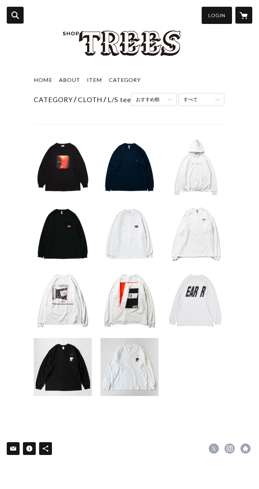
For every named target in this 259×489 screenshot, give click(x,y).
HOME (43, 80)
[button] (217, 15)
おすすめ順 (148, 99)
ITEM (94, 80)
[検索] (15, 15)
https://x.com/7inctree (214, 449)
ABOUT (69, 80)
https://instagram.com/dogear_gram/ (230, 449)
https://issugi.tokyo (245, 449)
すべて (190, 99)
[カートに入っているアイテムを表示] (243, 15)
